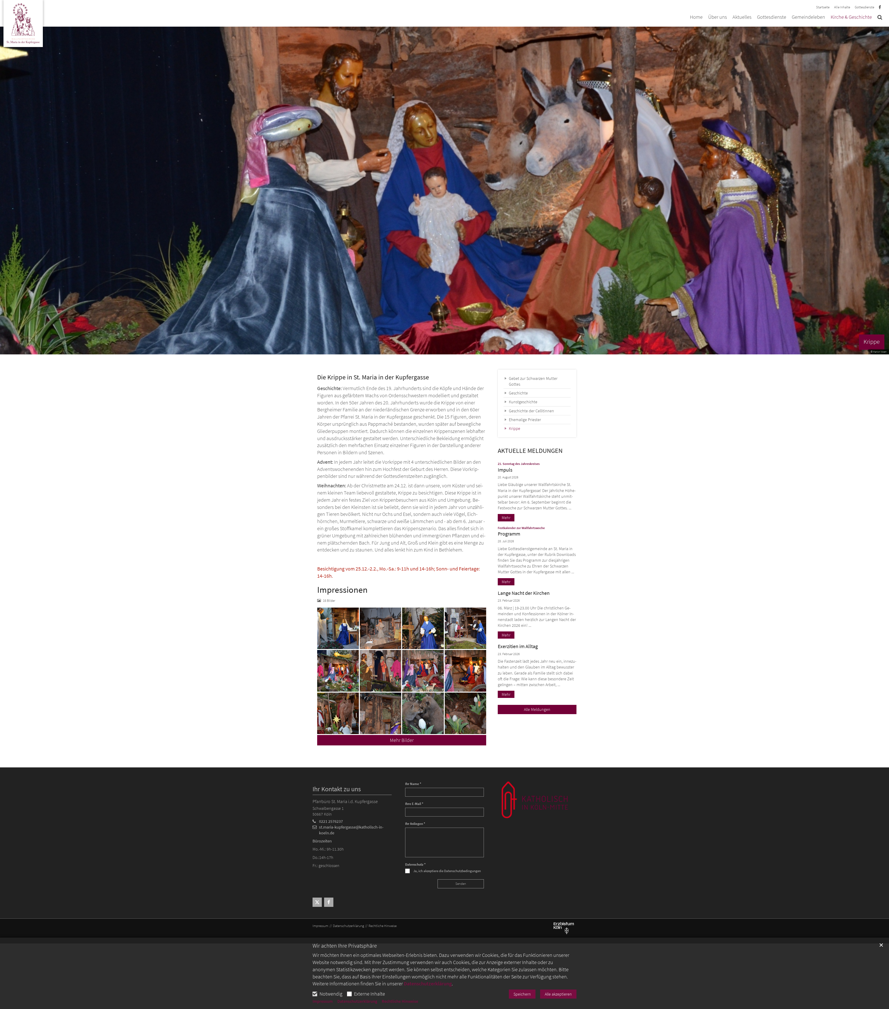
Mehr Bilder (402, 740)
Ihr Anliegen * (415, 823)
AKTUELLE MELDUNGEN (530, 451)
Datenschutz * (415, 864)
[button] (879, 18)
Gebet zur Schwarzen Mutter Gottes (533, 381)
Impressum (323, 1001)
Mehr (506, 517)
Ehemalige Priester (525, 419)
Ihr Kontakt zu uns (337, 789)
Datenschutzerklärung (428, 983)
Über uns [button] (717, 17)
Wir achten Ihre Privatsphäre (345, 945)
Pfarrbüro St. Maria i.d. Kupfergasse (345, 801)
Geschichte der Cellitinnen (531, 410)
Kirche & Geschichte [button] (851, 17)
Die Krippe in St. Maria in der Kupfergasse (373, 377)
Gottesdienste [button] (771, 17)
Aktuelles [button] (741, 17)
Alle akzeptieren (558, 994)
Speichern (522, 994)
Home (696, 17)
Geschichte (518, 393)
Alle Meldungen (537, 709)
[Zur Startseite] (23, 24)
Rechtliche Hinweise (400, 1001)
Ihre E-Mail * (414, 803)
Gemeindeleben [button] (808, 17)
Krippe (514, 428)
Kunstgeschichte (523, 401)
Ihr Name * (413, 784)
